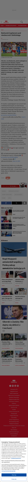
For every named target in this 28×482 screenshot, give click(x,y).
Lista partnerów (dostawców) (8, 471)
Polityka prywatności (16, 458)
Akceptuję (14, 475)
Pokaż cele (14, 479)
